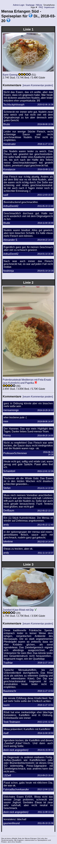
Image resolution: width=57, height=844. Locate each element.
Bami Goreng (10, 74)
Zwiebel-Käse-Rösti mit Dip (18, 609)
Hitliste (39, 5)
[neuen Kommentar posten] (38, 85)
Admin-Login (18, 5)
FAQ (41, 7)
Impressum (49, 7)
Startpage (30, 5)
